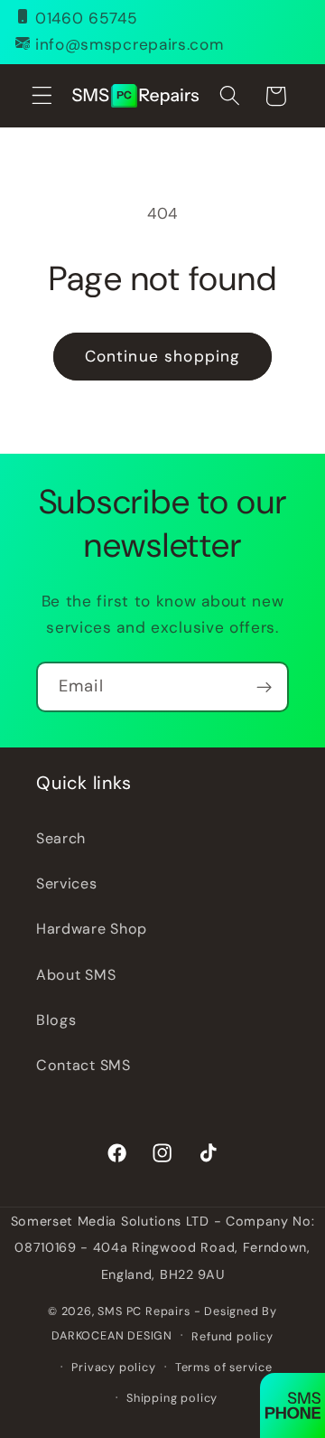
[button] (42, 96)
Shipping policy (172, 1397)
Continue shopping (163, 356)
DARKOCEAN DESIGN (111, 1334)
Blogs (56, 1019)
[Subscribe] (264, 687)
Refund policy (232, 1336)
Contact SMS (83, 1065)
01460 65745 (86, 18)
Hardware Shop (91, 928)
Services (67, 883)
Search (61, 838)
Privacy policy (113, 1367)
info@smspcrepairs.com (129, 44)
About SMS (76, 974)
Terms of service (224, 1367)
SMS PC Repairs (144, 1311)
